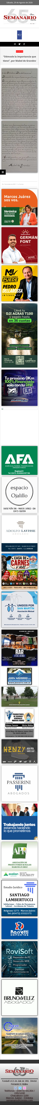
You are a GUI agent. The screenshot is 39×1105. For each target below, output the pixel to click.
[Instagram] (24, 1088)
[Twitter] (19, 1088)
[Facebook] (15, 1088)
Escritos (21, 184)
